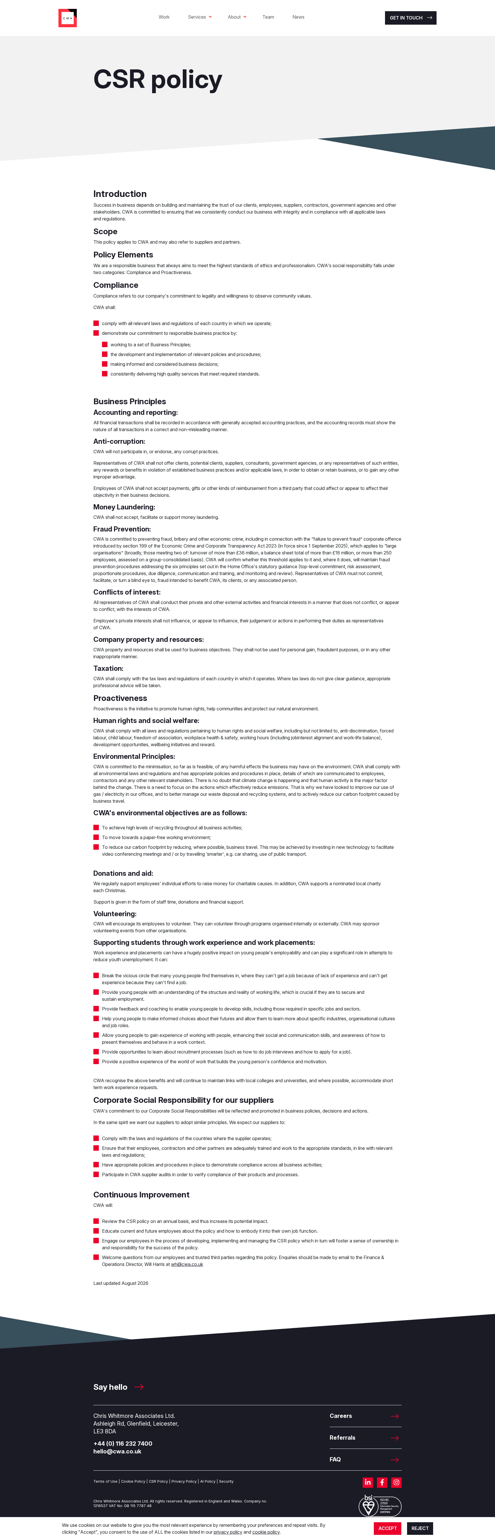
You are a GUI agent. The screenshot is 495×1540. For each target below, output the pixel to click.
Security (226, 1481)
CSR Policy (158, 1481)
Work (164, 17)
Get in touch (406, 18)
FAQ (335, 1459)
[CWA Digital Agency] (67, 17)
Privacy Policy (184, 1481)
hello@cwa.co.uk (117, 1451)
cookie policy (266, 1532)
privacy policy (228, 1532)
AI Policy (207, 1481)
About (234, 17)
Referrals (342, 1437)
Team (268, 17)
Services (197, 17)
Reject (420, 1528)
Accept (387, 1528)
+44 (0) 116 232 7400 (122, 1443)
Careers (341, 1415)
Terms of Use (105, 1481)
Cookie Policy (133, 1481)
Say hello (111, 1387)
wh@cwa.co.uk (187, 1264)
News (298, 17)
